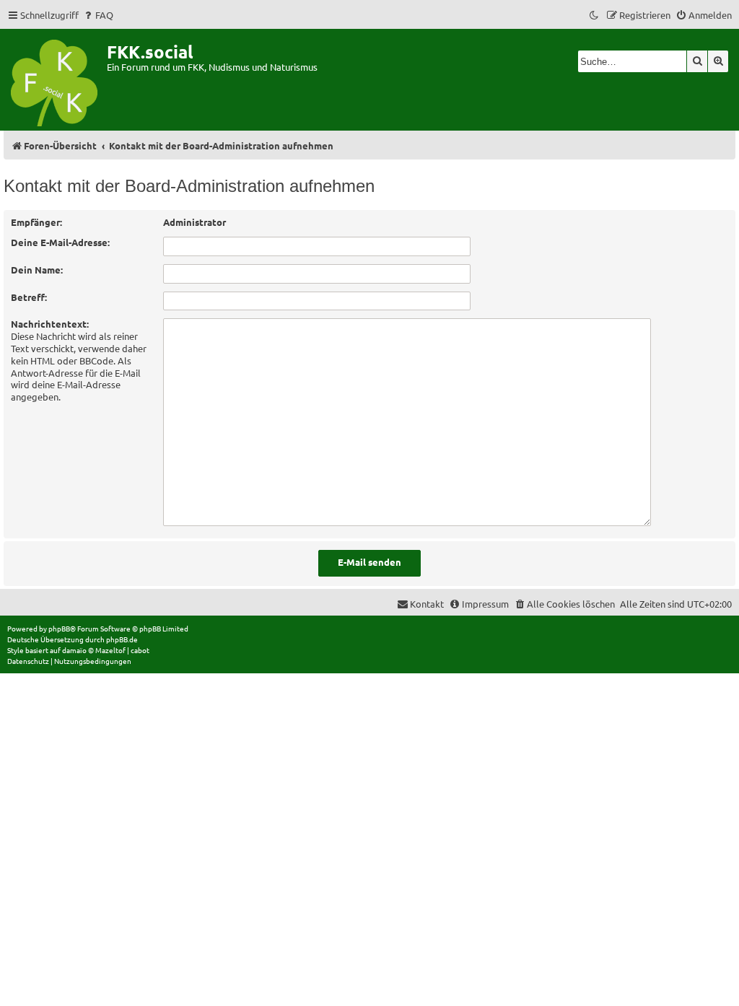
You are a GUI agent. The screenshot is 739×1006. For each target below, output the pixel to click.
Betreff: (29, 297)
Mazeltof (110, 649)
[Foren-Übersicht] (55, 79)
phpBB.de (122, 639)
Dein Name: (37, 269)
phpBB (59, 628)
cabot (140, 649)
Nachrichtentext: (50, 324)
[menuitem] (97, 14)
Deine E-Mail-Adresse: (60, 242)
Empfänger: (36, 222)
